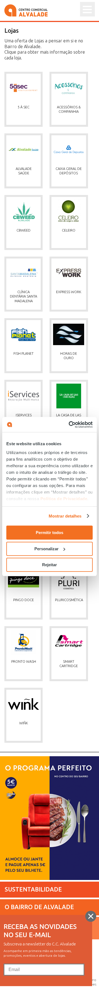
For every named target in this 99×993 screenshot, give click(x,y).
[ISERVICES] (27, 376)
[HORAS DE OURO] (72, 314)
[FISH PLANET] (27, 314)
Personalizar (46, 548)
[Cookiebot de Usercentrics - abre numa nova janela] (70, 424)
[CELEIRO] (72, 191)
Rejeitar (49, 564)
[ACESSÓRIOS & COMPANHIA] (72, 68)
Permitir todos (49, 532)
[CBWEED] (27, 191)
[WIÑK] (26, 684)
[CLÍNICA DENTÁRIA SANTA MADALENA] (27, 253)
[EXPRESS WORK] (72, 253)
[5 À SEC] (27, 68)
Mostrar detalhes (65, 516)
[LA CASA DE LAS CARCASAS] (72, 376)
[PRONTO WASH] (27, 622)
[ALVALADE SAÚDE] (27, 129)
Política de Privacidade (63, 498)
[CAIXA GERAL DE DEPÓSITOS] (72, 129)
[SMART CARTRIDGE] (72, 622)
